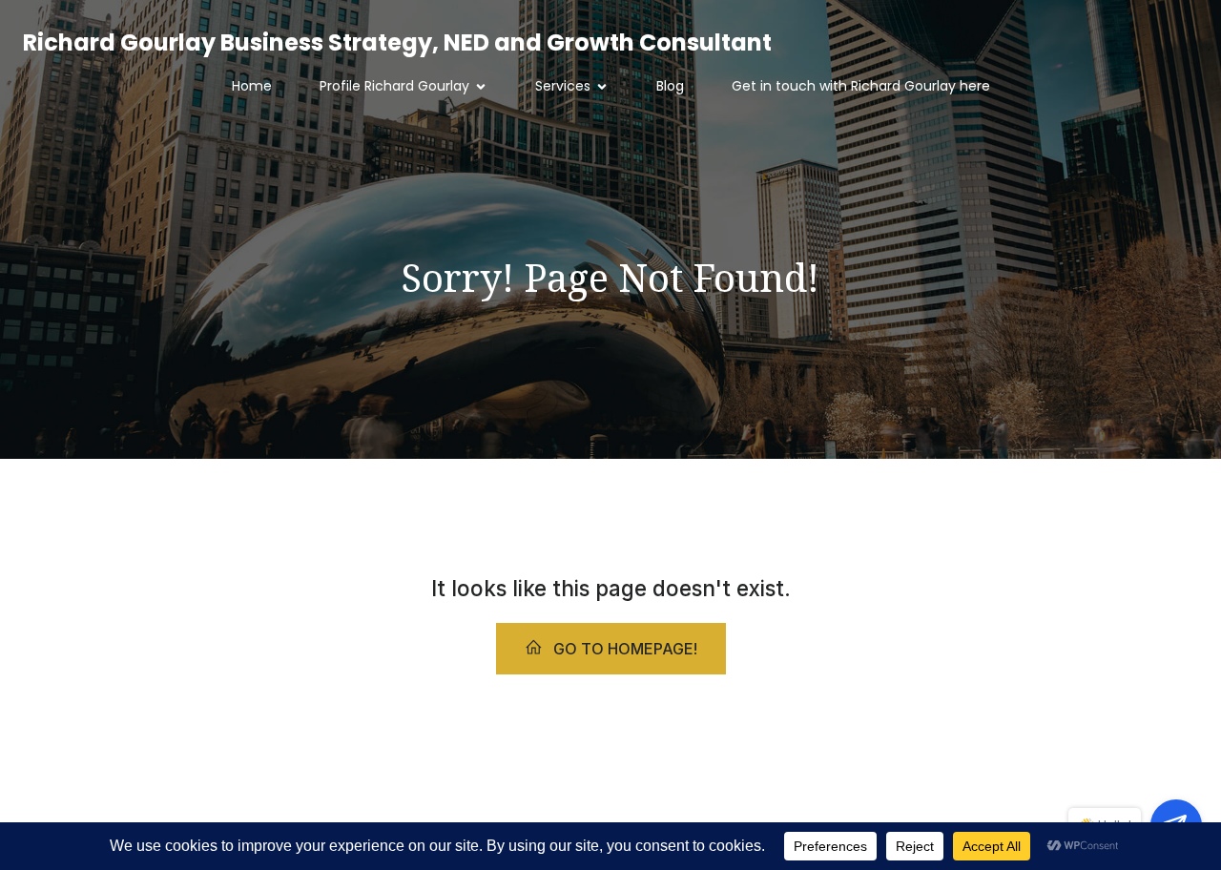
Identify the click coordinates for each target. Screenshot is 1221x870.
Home (252, 85)
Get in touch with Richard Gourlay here (861, 85)
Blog (670, 85)
